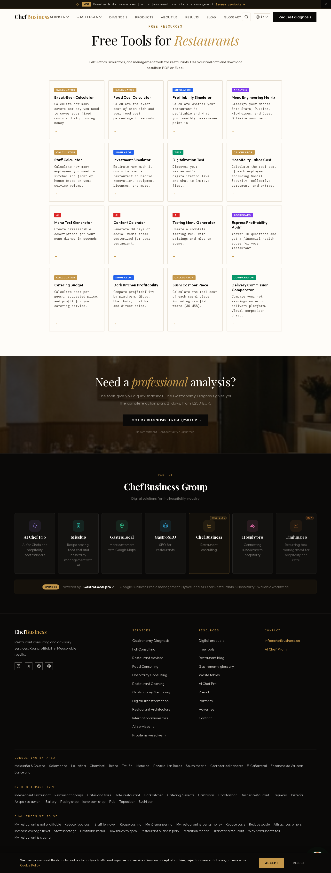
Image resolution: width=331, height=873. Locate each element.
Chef (32, 16)
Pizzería (297, 795)
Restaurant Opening (148, 683)
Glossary (232, 17)
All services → (143, 726)
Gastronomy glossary (216, 666)
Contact (205, 718)
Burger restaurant (255, 795)
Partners (206, 700)
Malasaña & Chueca (30, 766)
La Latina (78, 766)
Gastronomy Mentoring (151, 692)
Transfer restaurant (228, 831)
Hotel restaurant (127, 795)
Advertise (206, 709)
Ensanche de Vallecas (287, 766)
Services (57, 17)
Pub (112, 801)
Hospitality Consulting (149, 675)
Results (192, 17)
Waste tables (209, 675)
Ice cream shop (93, 801)
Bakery (51, 801)
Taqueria (280, 795)
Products (144, 17)
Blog (211, 17)
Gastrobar (206, 795)
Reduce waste (259, 824)
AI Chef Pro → (276, 649)
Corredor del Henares (226, 766)
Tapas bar (127, 801)
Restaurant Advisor (147, 657)
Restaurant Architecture (151, 709)
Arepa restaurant (28, 801)
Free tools (206, 649)
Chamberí (97, 766)
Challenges (87, 17)
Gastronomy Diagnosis (151, 640)
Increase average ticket (32, 831)
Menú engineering (159, 824)
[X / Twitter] (28, 666)
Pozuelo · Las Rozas (167, 766)
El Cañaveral (257, 766)
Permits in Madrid (196, 831)
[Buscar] (246, 17)
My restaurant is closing (33, 837)
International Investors (150, 718)
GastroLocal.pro (97, 587)
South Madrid (196, 766)
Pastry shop (69, 801)
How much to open (123, 831)
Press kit (205, 692)
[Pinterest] (49, 666)
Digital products (211, 640)
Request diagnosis (294, 17)
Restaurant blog (211, 657)
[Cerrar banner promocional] (326, 4)
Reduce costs (235, 824)
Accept (271, 863)
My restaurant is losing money (199, 824)
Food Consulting (145, 666)
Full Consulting (143, 649)
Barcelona (23, 772)
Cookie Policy (30, 865)
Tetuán (127, 766)
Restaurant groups (69, 795)
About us (169, 17)
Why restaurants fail (264, 831)
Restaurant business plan (160, 831)
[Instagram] (18, 666)
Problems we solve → (149, 735)
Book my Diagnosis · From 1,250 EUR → (165, 420)
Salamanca (58, 766)
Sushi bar (146, 801)
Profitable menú (92, 831)
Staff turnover (105, 824)
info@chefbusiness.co (282, 640)
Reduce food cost (78, 824)
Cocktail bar (227, 795)
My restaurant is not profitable (38, 824)
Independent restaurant (33, 795)
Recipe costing (131, 824)
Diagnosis (118, 17)
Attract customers (287, 824)
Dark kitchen (153, 795)
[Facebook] (39, 666)
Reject (299, 863)
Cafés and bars (99, 795)
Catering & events (180, 795)
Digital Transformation (150, 700)
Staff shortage (65, 831)
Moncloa (143, 766)
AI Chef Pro (208, 683)
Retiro (113, 766)
